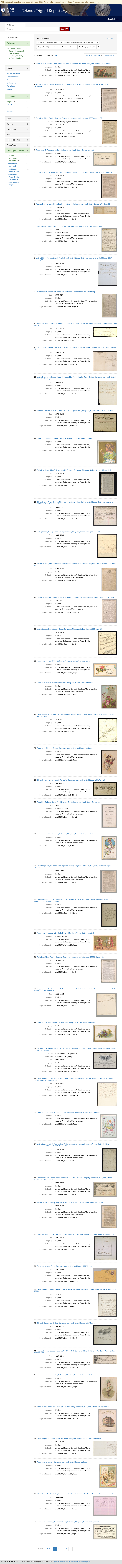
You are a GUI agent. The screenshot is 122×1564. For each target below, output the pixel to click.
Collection (11, 43)
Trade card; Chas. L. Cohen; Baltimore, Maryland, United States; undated (64, 748)
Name (9, 135)
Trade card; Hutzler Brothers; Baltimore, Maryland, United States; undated (65, 683)
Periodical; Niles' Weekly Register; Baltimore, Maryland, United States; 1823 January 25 (69, 118)
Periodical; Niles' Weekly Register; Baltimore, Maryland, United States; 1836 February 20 (70, 957)
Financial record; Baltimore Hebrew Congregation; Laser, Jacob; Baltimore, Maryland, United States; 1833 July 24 (75, 324)
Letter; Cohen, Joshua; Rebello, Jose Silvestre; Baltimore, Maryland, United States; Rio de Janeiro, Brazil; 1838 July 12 (75, 1290)
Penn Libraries (9, 1562)
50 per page (109, 55)
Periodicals (11, 86)
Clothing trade (12, 83)
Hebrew (10, 108)
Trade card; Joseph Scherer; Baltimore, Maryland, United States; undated (64, 438)
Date (9, 119)
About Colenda (112, 19)
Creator (10, 124)
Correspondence (13, 77)
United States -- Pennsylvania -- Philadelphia (13, 177)
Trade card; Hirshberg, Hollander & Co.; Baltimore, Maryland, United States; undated (69, 1112)
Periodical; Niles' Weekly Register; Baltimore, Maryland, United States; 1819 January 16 (70, 1202)
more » (9, 89)
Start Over (110, 38)
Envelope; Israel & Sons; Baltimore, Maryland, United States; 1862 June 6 (64, 1266)
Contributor (11, 129)
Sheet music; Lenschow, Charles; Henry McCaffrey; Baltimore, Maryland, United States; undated (73, 1407)
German (10, 111)
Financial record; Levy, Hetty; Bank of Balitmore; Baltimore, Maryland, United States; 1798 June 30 (73, 204)
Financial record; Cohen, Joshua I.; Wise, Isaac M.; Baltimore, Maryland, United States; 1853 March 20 (75, 1234)
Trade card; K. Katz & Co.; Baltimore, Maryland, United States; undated (63, 661)
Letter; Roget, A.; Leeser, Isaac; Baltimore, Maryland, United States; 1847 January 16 (69, 1438)
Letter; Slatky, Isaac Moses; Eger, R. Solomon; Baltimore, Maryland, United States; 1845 (69, 226)
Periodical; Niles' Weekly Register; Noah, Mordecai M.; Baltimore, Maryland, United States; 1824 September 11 (71, 85)
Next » (57, 55)
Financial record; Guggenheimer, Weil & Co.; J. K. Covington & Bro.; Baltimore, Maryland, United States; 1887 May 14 (74, 1352)
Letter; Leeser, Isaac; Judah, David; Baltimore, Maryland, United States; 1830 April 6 (68, 532)
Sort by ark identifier (93, 55)
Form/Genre (12, 145)
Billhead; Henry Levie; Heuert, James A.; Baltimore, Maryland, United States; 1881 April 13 (71, 780)
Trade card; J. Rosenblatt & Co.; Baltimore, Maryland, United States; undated (65, 150)
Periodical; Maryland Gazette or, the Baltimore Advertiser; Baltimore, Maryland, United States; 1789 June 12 (75, 564)
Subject (10, 68)
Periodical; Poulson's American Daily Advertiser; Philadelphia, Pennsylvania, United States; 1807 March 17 (77, 597)
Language (11, 96)
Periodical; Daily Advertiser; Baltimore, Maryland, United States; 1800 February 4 (66, 292)
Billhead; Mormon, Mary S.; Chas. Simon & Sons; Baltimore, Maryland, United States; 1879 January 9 (75, 411)
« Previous (39, 1549)
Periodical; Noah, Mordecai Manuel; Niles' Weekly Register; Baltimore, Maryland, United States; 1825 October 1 (73, 866)
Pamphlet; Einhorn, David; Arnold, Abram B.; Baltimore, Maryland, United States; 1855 (69, 802)
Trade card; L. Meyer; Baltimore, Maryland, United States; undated (62, 1462)
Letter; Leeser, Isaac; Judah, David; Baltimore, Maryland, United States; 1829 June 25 (69, 629)
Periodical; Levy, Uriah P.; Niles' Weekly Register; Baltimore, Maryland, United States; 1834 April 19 (74, 470)
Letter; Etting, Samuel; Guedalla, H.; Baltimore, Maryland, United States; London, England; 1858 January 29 (75, 348)
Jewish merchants (13, 74)
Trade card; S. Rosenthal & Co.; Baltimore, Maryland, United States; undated (66, 1022)
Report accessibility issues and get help (78, 1562)
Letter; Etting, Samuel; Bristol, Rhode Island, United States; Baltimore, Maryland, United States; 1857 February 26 (73, 259)
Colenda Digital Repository (10, 11)
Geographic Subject (15, 151)
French (9, 105)
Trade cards (11, 80)
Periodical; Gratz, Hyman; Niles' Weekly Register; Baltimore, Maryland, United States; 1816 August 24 (74, 172)
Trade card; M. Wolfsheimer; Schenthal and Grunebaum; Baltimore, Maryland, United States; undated (74, 64)
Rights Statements (59, 1562)
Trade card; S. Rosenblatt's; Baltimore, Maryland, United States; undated (64, 1375)
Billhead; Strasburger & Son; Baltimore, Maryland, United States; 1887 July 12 (66, 1323)
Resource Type (13, 140)
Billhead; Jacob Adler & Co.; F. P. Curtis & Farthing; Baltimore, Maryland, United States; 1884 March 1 (75, 1494)
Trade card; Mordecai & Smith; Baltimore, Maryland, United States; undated (65, 933)
